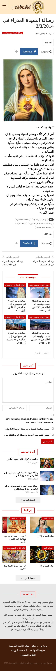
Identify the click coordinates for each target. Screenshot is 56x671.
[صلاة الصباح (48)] (42, 554)
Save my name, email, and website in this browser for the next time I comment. (29, 421)
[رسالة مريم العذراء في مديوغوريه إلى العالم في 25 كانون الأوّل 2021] (16, 290)
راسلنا (35, 646)
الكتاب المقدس (28, 655)
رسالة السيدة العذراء (23, 219)
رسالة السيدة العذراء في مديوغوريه (40, 223)
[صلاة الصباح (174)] (42, 525)
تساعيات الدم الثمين (18, 518)
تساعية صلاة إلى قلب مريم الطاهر (22, 459)
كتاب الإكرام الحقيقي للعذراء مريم (14, 548)
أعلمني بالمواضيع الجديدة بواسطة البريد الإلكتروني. (27, 435)
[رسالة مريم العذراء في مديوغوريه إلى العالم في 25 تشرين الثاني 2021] (40, 322)
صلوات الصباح (48, 518)
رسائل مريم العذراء (39, 219)
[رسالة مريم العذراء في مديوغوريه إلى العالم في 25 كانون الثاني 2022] (40, 290)
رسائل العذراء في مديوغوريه (12, 33)
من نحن (43, 646)
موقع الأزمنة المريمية (19, 646)
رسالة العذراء (21, 223)
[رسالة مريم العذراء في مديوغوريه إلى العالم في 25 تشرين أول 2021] (16, 322)
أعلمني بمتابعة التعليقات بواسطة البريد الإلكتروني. (27, 429)
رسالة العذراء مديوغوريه (44, 227)
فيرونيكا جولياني (37, 650)
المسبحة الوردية (19, 650)
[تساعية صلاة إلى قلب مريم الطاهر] (47, 463)
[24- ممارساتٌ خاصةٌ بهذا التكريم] (14, 554)
